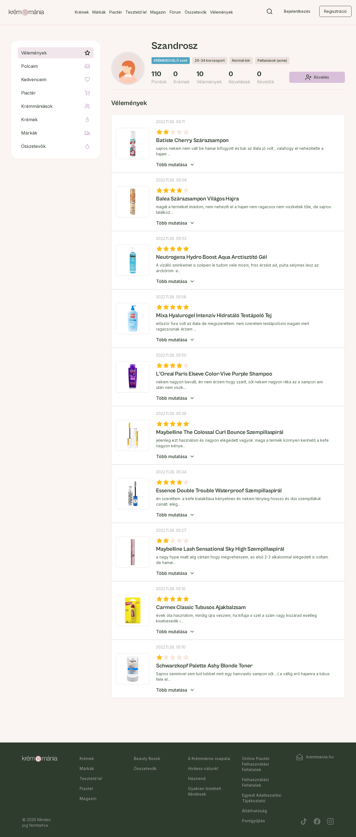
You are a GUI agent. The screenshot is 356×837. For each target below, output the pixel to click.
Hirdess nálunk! (203, 768)
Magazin (158, 12)
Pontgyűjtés (253, 820)
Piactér (115, 12)
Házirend (197, 778)
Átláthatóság (254, 810)
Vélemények (221, 12)
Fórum (175, 12)
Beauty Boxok (147, 758)
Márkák (99, 12)
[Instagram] (330, 821)
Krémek (82, 12)
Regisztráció (335, 11)
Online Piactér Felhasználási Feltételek (256, 764)
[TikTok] (303, 821)
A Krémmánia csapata (209, 758)
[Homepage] (26, 12)
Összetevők (196, 12)
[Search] (269, 12)
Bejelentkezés (297, 11)
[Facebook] (317, 821)
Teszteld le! (136, 12)
